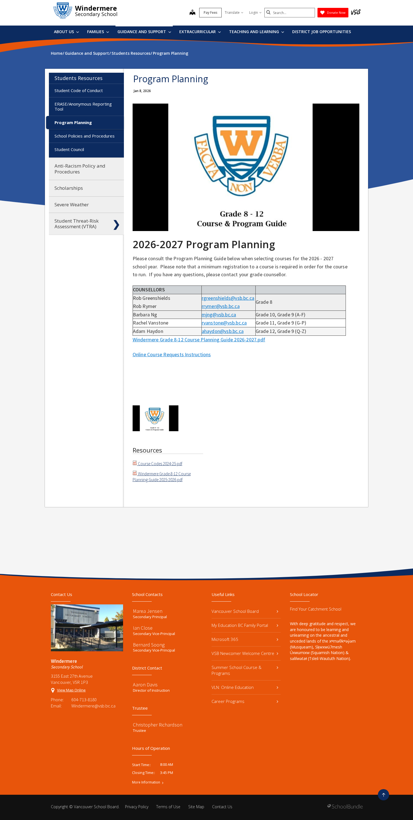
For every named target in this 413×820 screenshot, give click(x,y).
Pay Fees (210, 12)
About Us (64, 31)
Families (96, 31)
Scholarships (69, 188)
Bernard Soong (149, 644)
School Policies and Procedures (85, 136)
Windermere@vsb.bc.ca (93, 706)
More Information (146, 782)
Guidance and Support (142, 31)
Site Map (196, 806)
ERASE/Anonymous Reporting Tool (83, 106)
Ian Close (143, 628)
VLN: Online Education (233, 687)
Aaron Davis (145, 684)
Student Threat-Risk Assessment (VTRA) (77, 224)
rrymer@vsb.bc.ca (221, 306)
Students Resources (79, 78)
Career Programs (228, 701)
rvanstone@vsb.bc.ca (224, 322)
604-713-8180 (84, 699)
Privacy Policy (136, 806)
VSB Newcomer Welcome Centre (243, 653)
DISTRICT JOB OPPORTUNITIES (321, 31)
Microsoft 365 (225, 639)
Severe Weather (72, 204)
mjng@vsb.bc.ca (219, 314)
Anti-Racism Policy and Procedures (80, 169)
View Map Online (71, 690)
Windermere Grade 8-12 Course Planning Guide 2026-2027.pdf (199, 339)
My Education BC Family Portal (240, 625)
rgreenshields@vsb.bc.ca (228, 298)
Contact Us (222, 806)
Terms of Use (168, 806)
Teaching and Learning (254, 31)
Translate (232, 12)
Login (253, 12)
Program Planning (73, 122)
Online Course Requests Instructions (172, 354)
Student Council (69, 149)
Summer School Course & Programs (237, 670)
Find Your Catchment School (315, 609)
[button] (116, 78)
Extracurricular (198, 31)
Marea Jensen (147, 611)
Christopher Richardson (157, 724)
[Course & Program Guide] (155, 418)
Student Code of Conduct (79, 90)
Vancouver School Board (235, 611)
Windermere (96, 8)
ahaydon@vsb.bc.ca (223, 331)
